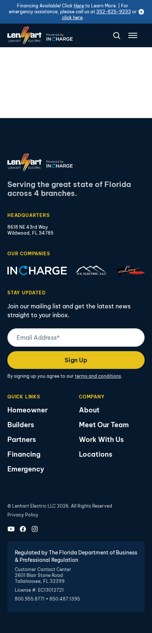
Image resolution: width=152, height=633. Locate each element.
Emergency (25, 469)
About (89, 410)
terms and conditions (98, 376)
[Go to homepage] (40, 35)
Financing (24, 454)
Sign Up (76, 360)
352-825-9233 (113, 11)
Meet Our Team (104, 425)
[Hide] (141, 11)
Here (79, 5)
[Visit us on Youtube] (11, 529)
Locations (95, 454)
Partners (21, 439)
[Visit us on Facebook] (23, 529)
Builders (20, 425)
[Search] (113, 35)
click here (72, 17)
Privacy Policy (22, 515)
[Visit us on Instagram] (34, 529)
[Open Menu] (133, 35)
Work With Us (101, 439)
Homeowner (27, 410)
